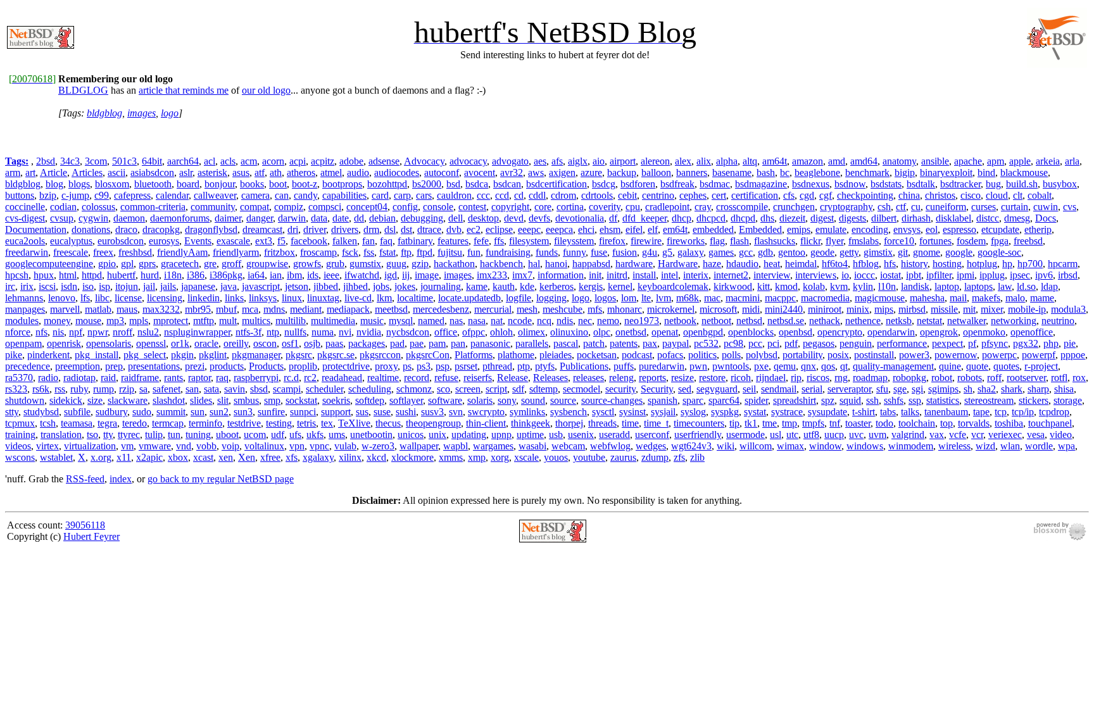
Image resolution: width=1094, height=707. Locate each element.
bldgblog (104, 113)
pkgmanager (256, 354)
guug (396, 263)
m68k (687, 297)
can (282, 195)
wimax (790, 446)
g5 (667, 252)
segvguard (717, 389)
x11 (123, 457)
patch (594, 343)
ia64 (256, 275)
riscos (818, 377)
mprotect (170, 320)
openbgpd (703, 332)
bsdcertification (556, 183)
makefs (986, 297)
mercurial (493, 309)
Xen (246, 457)
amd (836, 161)
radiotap (79, 377)
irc (10, 286)
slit (223, 400)
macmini (743, 297)
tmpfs (813, 423)
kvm (839, 286)
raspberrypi (256, 377)
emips (798, 229)
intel (669, 275)
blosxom (112, 183)
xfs (292, 457)
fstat (387, 252)
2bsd (45, 161)
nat (497, 320)
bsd (453, 183)
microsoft (718, 309)
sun (197, 411)
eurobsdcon (120, 240)
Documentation (35, 229)
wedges (651, 446)
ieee (331, 275)
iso (88, 286)
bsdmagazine (761, 183)
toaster (858, 423)
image (427, 275)
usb (556, 434)
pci (773, 343)
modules (22, 320)
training (20, 434)
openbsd (795, 332)
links (234, 297)
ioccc (864, 275)
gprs (147, 263)
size (95, 400)
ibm (294, 275)
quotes (1006, 366)
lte (646, 297)
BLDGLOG (83, 90)
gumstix (365, 263)
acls (228, 161)
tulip (154, 434)
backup (621, 172)
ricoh (741, 377)
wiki (725, 446)
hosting (947, 263)
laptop (946, 286)
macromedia (825, 297)
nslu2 (148, 332)
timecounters (699, 423)
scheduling (369, 389)
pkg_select (144, 354)
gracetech (180, 263)
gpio (107, 263)
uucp (834, 434)
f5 (281, 240)
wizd (985, 446)
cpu (633, 206)
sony (507, 400)
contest (472, 206)
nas (456, 320)
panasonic (490, 343)
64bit (152, 161)
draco (126, 229)
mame (1042, 297)
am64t (774, 161)
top (946, 423)
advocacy (468, 161)
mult (228, 320)
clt (1017, 195)
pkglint (213, 354)
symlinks (527, 411)
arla (1072, 161)
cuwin (1045, 206)
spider (756, 400)
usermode (745, 434)
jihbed (355, 286)
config (405, 206)
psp (443, 366)
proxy (386, 366)
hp (1007, 263)
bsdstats (886, 183)
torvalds (974, 423)
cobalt (1040, 195)
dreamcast (262, 229)
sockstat (301, 400)
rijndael (771, 377)
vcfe (957, 434)
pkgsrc (299, 354)
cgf (825, 195)
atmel (331, 172)
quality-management (893, 366)
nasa (477, 320)
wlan (1010, 446)
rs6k (40, 389)
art (30, 172)
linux (292, 297)
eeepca (559, 229)
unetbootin (371, 434)
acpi (297, 161)
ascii (116, 172)
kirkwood (733, 286)
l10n (887, 286)
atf (260, 172)
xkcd (376, 457)
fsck (350, 252)
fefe (481, 240)
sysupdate (827, 411)
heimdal (801, 263)
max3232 (161, 309)
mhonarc (624, 309)
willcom (755, 446)
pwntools (730, 366)
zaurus (623, 457)
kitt (763, 286)
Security (657, 389)
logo (170, 113)
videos (18, 446)
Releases (550, 377)
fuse (599, 252)
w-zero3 (378, 446)
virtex (47, 446)
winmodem (910, 446)
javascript (261, 286)
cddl (537, 195)
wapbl (455, 446)
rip (796, 377)
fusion (624, 252)
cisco (970, 195)
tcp (1001, 411)
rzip (126, 389)
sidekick (65, 400)
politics (702, 354)
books (252, 183)
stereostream (989, 400)
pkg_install (96, 354)
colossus (98, 206)
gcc (746, 252)
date (340, 218)
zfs (679, 457)
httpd (92, 275)
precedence (27, 366)
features (452, 240)
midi (751, 309)
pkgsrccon (380, 354)
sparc (692, 400)
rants (173, 377)
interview (771, 275)
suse (382, 411)
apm (995, 161)
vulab (345, 446)
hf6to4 (835, 263)
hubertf (121, 275)
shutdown (24, 400)
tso (92, 434)
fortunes (935, 240)
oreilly (235, 343)
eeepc (529, 229)
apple (1020, 161)
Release (512, 377)
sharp (1038, 389)
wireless (954, 446)
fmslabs (863, 240)
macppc (780, 297)
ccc (483, 195)
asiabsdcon (152, 172)
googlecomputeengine (49, 263)
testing (279, 423)
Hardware (678, 263)
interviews (815, 275)
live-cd (358, 297)
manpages (25, 309)
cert (719, 195)
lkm (384, 297)
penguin (855, 343)
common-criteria (152, 206)
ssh (872, 400)
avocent (479, 172)
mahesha (927, 297)
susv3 (432, 411)
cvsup (61, 218)
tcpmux (20, 423)
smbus (246, 400)
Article (53, 172)
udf (277, 434)
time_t (656, 423)
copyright (510, 206)
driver (314, 229)
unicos (411, 434)
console (438, 206)
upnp (501, 434)
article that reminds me (184, 90)
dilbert (883, 218)
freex (103, 252)
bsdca (476, 183)
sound (533, 400)
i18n (173, 275)
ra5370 (19, 377)
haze (712, 263)
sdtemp (543, 389)
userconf (652, 434)
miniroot (824, 309)
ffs (499, 240)
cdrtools (597, 195)
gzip (420, 263)
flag (717, 240)
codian (63, 206)
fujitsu (449, 252)
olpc (601, 332)
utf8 (811, 434)
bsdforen (637, 183)
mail (958, 297)
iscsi (47, 286)
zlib (697, 457)
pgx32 (1025, 343)
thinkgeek (530, 423)
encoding (870, 229)
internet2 (731, 275)
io (845, 275)
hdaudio (742, 263)
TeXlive (354, 423)
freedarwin (26, 252)
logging (551, 297)
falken (344, 240)
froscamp (318, 252)
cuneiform (946, 206)
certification (754, 195)
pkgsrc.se (336, 354)
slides (201, 400)
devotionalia (579, 218)
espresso (959, 229)
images (141, 113)
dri (292, 229)
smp (272, 400)
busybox (1060, 183)
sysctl (603, 411)
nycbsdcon (407, 332)
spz (827, 400)
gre (210, 263)
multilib (290, 320)
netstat (929, 320)
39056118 (85, 525)
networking (1013, 320)
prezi (194, 366)
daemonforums (180, 218)
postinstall (874, 354)
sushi (406, 411)
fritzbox (279, 252)
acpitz (322, 161)
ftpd (424, 252)
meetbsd (391, 309)
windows (864, 446)
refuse (446, 377)
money (57, 320)
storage (1067, 400)
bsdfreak (677, 183)
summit (170, 411)
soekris (336, 400)
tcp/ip (1023, 411)
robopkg (909, 377)
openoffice (1031, 332)
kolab (814, 286)
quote (977, 366)
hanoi (556, 263)
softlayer (406, 400)
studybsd (41, 411)
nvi (345, 332)
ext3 (263, 240)
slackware (128, 400)
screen (468, 389)
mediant (306, 309)
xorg (500, 457)
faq (386, 240)
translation (61, 434)
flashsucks (774, 240)
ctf (901, 206)
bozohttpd (387, 183)
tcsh (48, 423)
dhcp (681, 218)
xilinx (350, 457)
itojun (126, 286)
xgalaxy (318, 457)
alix (703, 161)
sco (443, 389)
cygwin (93, 218)
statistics (942, 400)
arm (12, 172)
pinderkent (48, 354)
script (496, 389)
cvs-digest (25, 218)
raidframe (140, 377)
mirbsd (912, 309)
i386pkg (226, 275)
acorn (273, 161)
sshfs (893, 400)
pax (650, 343)
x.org (101, 457)
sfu (882, 389)
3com (96, 161)
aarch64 (183, 161)
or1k (180, 343)
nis (58, 332)
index (121, 478)
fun (474, 252)
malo (1015, 297)
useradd (614, 434)
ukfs (315, 434)
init (595, 275)
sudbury (111, 411)
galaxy (690, 252)
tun (174, 434)
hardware (634, 263)
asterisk (212, 172)
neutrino (1057, 320)
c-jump (75, 195)
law (1005, 286)
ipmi (965, 275)
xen (225, 457)
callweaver (215, 195)
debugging (422, 218)
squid (850, 400)
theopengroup (433, 423)
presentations (154, 366)
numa (322, 332)
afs (557, 161)
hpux (44, 275)
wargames (493, 446)
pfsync (994, 343)
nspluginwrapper (197, 332)
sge (900, 389)
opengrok (939, 332)
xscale (526, 457)
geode (822, 252)
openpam (23, 343)
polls (731, 354)
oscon (265, 343)
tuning (198, 434)
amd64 (863, 161)
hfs (890, 263)
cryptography (846, 206)
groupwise (267, 263)
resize (682, 377)
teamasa (76, 423)
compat (254, 206)
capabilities (344, 195)
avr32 (511, 172)
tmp (789, 423)
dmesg (1017, 218)
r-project (1041, 366)
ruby (79, 389)
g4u (649, 252)
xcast (203, 457)
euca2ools (25, 240)
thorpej (569, 423)
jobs (381, 286)
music (372, 320)
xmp (477, 457)
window (825, 446)
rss (59, 389)
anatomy (899, 161)
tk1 (751, 423)
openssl (151, 343)
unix (437, 434)
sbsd (259, 389)
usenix (581, 434)
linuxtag (323, 297)
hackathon (454, 263)
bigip (905, 172)
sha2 (987, 389)
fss (368, 252)
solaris (480, 400)
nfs (41, 332)
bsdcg (603, 183)
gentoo (791, 252)
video (1061, 434)
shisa (1064, 389)
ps (407, 366)
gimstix (878, 252)
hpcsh (16, 275)
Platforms (474, 354)
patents (624, 343)
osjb (312, 343)
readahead (342, 377)
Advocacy (424, 161)
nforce (17, 332)
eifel (634, 229)
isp (104, 286)
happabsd (591, 263)
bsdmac (715, 183)
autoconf (441, 172)
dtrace (429, 229)
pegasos (818, 343)
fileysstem (574, 240)
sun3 (243, 411)
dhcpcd (711, 218)
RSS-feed (85, 478)
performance (902, 343)
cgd (807, 195)
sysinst (632, 411)
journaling (440, 286)
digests (852, 218)
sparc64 (723, 400)
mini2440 (784, 309)
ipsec (1020, 275)
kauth (504, 286)
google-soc (999, 252)
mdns (274, 309)
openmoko (984, 332)
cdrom (563, 195)
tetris (306, 423)
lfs (85, 297)
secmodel (581, 389)
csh (884, 206)
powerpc (999, 354)
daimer (228, 218)
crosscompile (742, 206)
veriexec (1005, 434)
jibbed (325, 286)
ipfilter (939, 275)
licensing (164, 297)
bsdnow (849, 183)
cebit (627, 195)
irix (27, 286)
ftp (406, 252)
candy (305, 195)
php (1051, 343)
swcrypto (486, 411)
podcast (637, 354)
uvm (877, 434)
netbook (680, 320)
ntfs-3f (248, 332)
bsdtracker (960, 183)
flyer (834, 240)
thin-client (486, 423)
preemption (77, 366)
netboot (716, 320)
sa (143, 389)
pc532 (706, 343)
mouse (88, 320)
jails (168, 286)
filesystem (529, 240)
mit (969, 309)
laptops (978, 286)
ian (276, 275)
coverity (604, 206)
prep (114, 366)
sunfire (271, 411)
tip (734, 423)
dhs (767, 218)
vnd (183, 446)
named (431, 320)
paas (334, 343)
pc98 (733, 343)
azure (591, 172)
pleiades (555, 354)
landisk (915, 286)
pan (458, 343)
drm (371, 229)
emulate (830, 229)
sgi (917, 389)
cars (424, 195)
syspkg (725, 411)
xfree (270, 457)
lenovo (61, 297)
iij (406, 275)
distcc (987, 218)
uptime (530, 434)
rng (841, 377)
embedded (713, 229)
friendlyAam (182, 252)
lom (628, 297)
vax (936, 434)
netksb (899, 320)
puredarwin (661, 366)
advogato (510, 161)
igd (390, 275)
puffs (623, 366)
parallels (531, 343)
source (563, 400)
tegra (107, 423)
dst (406, 229)
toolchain (916, 423)
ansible (935, 161)
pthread (497, 366)
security (620, 389)
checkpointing (865, 195)
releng (621, 377)
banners (691, 172)
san (192, 389)
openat (664, 332)
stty (11, 411)
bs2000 (426, 183)
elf (653, 229)
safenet (166, 389)
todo (884, 423)
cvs (1069, 206)
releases (588, 377)
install (644, 275)
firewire (646, 240)
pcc (755, 343)
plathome (516, 354)
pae (417, 343)
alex (683, 161)
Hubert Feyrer (91, 536)
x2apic (149, 457)
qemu (785, 366)
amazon (807, 161)
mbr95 (198, 309)
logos (605, 297)
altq (750, 161)
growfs (307, 263)
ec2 (474, 229)
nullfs (295, 332)
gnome (926, 252)
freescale (70, 252)
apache (968, 161)
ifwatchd (361, 275)
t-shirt (863, 411)
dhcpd (743, 218)
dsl (390, 229)
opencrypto (839, 332)
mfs (595, 309)
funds (547, 252)
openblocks (751, 332)
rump (103, 389)
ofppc (473, 332)
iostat (890, 275)
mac (712, 297)
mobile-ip (1027, 309)
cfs (789, 195)
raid (108, 377)
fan (368, 240)
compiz (288, 206)
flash (739, 240)
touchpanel (1050, 423)
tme (769, 423)
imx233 (492, 275)
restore (712, 377)
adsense (383, 161)
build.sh (1022, 183)
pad (397, 343)
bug (993, 183)
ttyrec (129, 434)
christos (940, 195)
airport (623, 161)
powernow (955, 354)
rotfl (1059, 377)
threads (602, 423)
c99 (101, 195)
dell (455, 218)
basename (731, 172)
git (903, 252)
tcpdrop (1054, 411)
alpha (727, 161)
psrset (466, 366)
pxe (761, 366)
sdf (518, 389)
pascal (565, 343)
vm (127, 446)
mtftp (203, 320)
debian (382, 218)
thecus (388, 423)
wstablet (56, 457)
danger (259, 218)
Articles (87, 172)
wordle (1039, 446)
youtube (589, 457)
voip (230, 446)
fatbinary (415, 240)
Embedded (760, 229)
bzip (47, 195)
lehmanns (24, 297)
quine (950, 366)
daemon (129, 218)
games (721, 252)
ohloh (501, 332)
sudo (141, 411)
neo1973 (641, 320)
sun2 (219, 411)
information (561, 275)
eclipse (499, 229)
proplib (303, 366)
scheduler (324, 389)
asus (240, 172)
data (319, 218)
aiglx (578, 161)
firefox (612, 240)
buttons (19, 195)
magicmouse (880, 297)
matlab (98, 309)
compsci (324, 206)
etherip (1038, 229)
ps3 (424, 366)
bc (784, 172)
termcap (168, 423)
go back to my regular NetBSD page (221, 478)
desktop (483, 218)
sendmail (778, 389)
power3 (914, 354)
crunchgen (794, 206)
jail (149, 286)
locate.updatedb (469, 297)
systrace (787, 411)
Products (266, 366)
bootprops (342, 183)
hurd (150, 275)
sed (684, 389)
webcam (568, 446)
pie (1070, 343)
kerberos (556, 286)
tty (108, 434)
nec (585, 320)
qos (828, 366)
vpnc (319, 446)
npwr (97, 332)
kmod (786, 286)
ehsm (610, 229)
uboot (227, 434)
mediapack (348, 309)
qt (844, 366)
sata (211, 389)
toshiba (1009, 423)
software (445, 400)
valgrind (907, 434)
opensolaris (108, 343)
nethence (863, 320)
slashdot (169, 400)
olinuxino (569, 332)
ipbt (913, 275)
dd (359, 218)
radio (48, 377)
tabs (888, 411)
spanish (662, 400)
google (958, 252)
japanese (198, 286)
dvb (454, 229)
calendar (172, 195)
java (228, 286)
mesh (527, 309)
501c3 (124, 161)
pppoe (1072, 354)
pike (13, 354)
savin (234, 389)
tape (981, 411)
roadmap (870, 377)
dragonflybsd (211, 229)
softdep (369, 400)
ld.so (1026, 286)
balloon (656, 172)
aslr (185, 172)
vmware (155, 446)
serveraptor (849, 389)
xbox (178, 457)
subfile (77, 411)
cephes (693, 195)
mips (883, 309)
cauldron (454, 195)
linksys (263, 297)
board (188, 183)
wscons (20, 457)
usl (775, 434)
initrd (617, 275)
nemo (608, 320)
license (128, 297)
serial (812, 389)
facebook (309, 240)
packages (366, 343)
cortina (570, 206)
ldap (1049, 286)
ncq (544, 320)
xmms (451, 457)
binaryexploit (946, 172)
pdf (791, 343)
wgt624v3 (691, 446)
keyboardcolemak (673, 286)
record (416, 377)
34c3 (70, 161)
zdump (655, 457)
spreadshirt (794, 400)
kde (527, 286)
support (336, 411)
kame (476, 286)
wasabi (532, 446)
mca (250, 309)
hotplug (982, 263)
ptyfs (545, 366)
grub (335, 263)
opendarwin (891, 332)
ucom (255, 434)
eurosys (164, 240)
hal (534, 263)
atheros (301, 172)
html (68, 275)
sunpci (303, 411)
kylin (863, 286)
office (445, 332)
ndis (564, 320)
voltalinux (264, 446)
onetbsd (630, 332)
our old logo (266, 90)
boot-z (304, 183)
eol (932, 229)
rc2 (310, 377)
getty (848, 252)
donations (91, 229)
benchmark (867, 172)
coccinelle (25, 206)
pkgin (182, 354)
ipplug (992, 275)
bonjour (219, 183)
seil (749, 389)
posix (838, 354)
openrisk (64, 343)
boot (278, 183)
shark (1011, 389)
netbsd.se (785, 320)
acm (249, 161)
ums (337, 434)
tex (327, 423)
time (630, 423)
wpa (1066, 446)
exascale (233, 240)
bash (766, 172)
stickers (1033, 400)
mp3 (115, 320)
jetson (296, 286)
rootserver (1026, 377)
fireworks (686, 240)
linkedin (203, 297)
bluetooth (153, 183)
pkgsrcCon (428, 354)
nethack (824, 320)
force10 (899, 240)
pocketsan (597, 354)
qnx (808, 366)
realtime (383, 377)
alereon (655, 161)
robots (969, 377)
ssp (915, 400)
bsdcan (507, 183)
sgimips (943, 389)
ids (312, 275)
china (909, 195)
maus (126, 309)
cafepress (132, 195)
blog (54, 183)
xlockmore (412, 457)
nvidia (368, 332)
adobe (351, 161)
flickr (810, 240)
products (227, 366)
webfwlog (610, 446)
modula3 (1068, 309)
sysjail (663, 411)
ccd (502, 195)
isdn (69, 286)
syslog (693, 411)
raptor (199, 377)
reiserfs (477, 377)
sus (362, 411)
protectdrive (346, 366)
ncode (520, 320)
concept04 (366, 206)
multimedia (333, 320)
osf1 (290, 343)
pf (972, 343)
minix (857, 309)
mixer (992, 309)
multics (256, 320)
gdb (765, 252)
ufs (295, 434)
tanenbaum (946, 411)
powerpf (1038, 354)
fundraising (508, 252)
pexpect (947, 343)
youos (556, 457)
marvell (65, 309)
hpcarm (1063, 263)
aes (540, 161)
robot (941, 377)
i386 (195, 275)
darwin (292, 218)
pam (437, 343)
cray (703, 206)
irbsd (1068, 275)
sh (968, 389)
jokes (404, 286)
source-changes (612, 400)
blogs (79, 183)
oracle (206, 343)
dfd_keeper (644, 218)
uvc (856, 434)
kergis (591, 286)
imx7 (522, 275)
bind (986, 172)
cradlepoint (667, 206)
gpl (127, 263)
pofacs (670, 354)
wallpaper (418, 446)
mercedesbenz (441, 309)
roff (994, 377)
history (914, 263)
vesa (1036, 434)
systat (755, 411)
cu (916, 206)
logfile (518, 297)
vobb (206, 446)
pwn (698, 366)
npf (75, 332)
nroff (122, 332)
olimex (531, 332)
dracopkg (161, 229)
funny (574, 252)
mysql (401, 320)
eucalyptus (71, 240)
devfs (539, 218)
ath (276, 172)
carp (402, 195)
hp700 (1030, 263)
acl (209, 161)
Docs (1045, 218)
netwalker (966, 320)
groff (231, 263)
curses (983, 206)
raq (222, 377)
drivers (344, 229)
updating (468, 434)
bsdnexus (810, 183)
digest (822, 218)
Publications (584, 366)
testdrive (244, 423)
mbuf (226, 309)
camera (255, 195)
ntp (273, 332)
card (380, 195)
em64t (675, 229)
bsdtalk (921, 183)
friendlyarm (236, 252)
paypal (675, 343)
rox (1079, 377)
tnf (834, 423)
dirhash (916, 218)
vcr (977, 434)
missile (944, 309)
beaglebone (817, 172)
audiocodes (396, 172)
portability (802, 354)
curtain (1014, 206)
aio (599, 161)
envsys (907, 229)
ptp (523, 366)
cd (519, 195)
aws (536, 172)
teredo (134, 423)
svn (456, 411)
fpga (1000, 240)
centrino (658, 195)
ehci (586, 229)
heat (772, 263)
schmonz (414, 389)
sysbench (568, 411)
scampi (287, 389)
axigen (562, 172)
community (213, 206)
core (542, 206)
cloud (997, 195)
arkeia (1048, 161)
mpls (138, 320)
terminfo (205, 423)
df (613, 218)
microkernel (671, 309)
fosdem (971, 240)
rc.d (291, 377)
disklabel (953, 218)
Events (197, 240)
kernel (620, 286)
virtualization (90, 446)
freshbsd (135, 252)
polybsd (761, 354)
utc (792, 434)
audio (358, 172)
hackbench (501, 263)
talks (910, 411)
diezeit (792, 218)
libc (102, 297)
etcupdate (1000, 229)
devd (514, 218)
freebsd (1028, 240)
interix (695, 275)
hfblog (866, 263)
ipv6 (1044, 275)
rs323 (16, 389)
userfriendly (697, 434)
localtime (415, 297)
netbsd (749, 320)
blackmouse (1024, 172)
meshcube (562, 309)
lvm (663, 297)
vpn (297, 446)
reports (652, 377)
